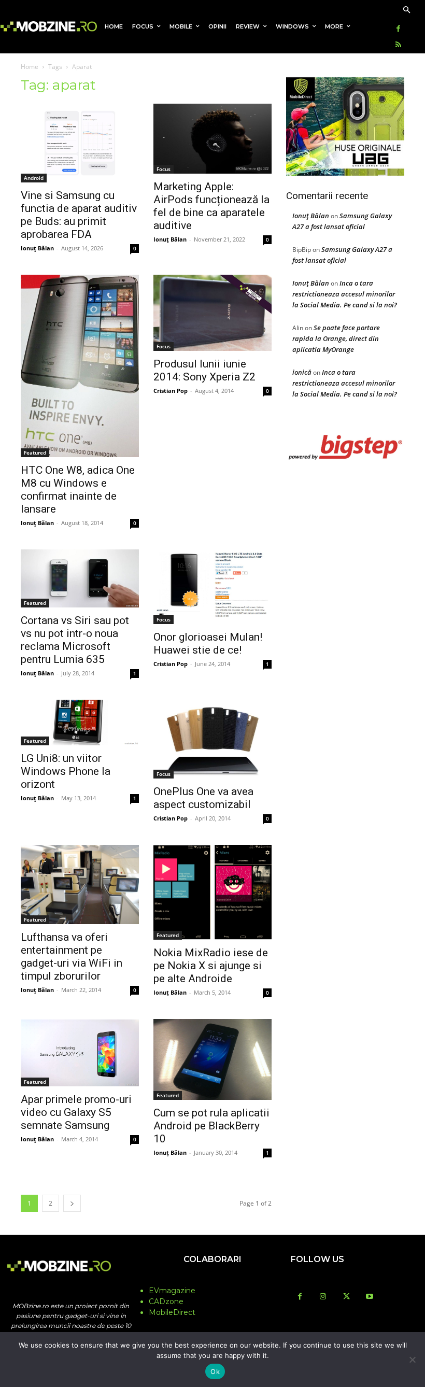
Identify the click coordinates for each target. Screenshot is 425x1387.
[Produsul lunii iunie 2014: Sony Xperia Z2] (212, 313)
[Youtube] (370, 1297)
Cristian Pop (170, 390)
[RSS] (398, 45)
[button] (406, 10)
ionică (301, 372)
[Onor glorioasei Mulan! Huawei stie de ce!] (212, 586)
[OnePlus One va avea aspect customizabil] (212, 739)
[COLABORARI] (212, 1279)
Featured (35, 452)
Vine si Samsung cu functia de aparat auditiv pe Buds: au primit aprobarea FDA (79, 214)
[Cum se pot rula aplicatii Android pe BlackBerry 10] (212, 1059)
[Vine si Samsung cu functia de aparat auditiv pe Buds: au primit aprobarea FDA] (80, 143)
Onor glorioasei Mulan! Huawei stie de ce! (207, 643)
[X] (346, 1297)
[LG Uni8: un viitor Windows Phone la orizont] (80, 723)
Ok (215, 1371)
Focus (164, 169)
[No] (412, 1359)
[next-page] (72, 1203)
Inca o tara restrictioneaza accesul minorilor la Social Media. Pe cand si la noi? (344, 293)
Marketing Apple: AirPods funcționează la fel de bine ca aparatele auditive (211, 206)
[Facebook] (398, 29)
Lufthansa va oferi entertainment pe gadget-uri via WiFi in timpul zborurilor (71, 956)
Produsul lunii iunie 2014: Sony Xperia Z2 (204, 370)
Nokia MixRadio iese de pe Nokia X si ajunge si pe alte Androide (210, 965)
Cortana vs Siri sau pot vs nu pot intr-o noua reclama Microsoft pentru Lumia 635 (75, 640)
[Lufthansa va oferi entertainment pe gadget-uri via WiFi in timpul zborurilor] (80, 884)
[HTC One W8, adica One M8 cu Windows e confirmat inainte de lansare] (80, 366)
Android (34, 177)
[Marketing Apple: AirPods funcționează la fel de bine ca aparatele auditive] (212, 139)
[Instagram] (323, 1297)
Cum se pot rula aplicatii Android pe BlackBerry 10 (211, 1126)
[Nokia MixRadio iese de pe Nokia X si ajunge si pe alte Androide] (212, 892)
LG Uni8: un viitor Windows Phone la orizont (65, 771)
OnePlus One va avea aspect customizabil (203, 798)
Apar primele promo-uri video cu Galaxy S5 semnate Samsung (76, 1112)
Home (29, 66)
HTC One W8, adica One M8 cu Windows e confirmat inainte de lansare (78, 489)
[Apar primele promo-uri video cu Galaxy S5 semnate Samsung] (80, 1052)
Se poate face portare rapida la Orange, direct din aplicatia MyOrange (336, 338)
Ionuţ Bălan (37, 248)
